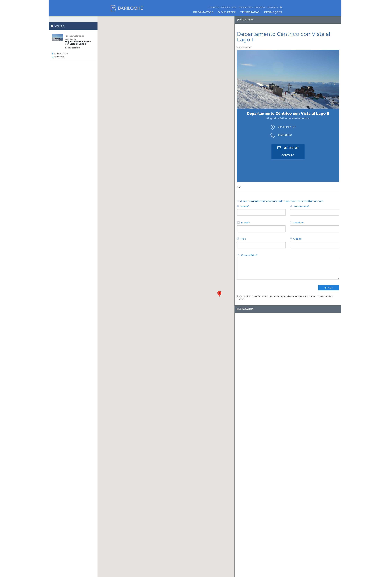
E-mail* (245, 222)
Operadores (246, 7)
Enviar (328, 287)
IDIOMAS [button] (272, 7)
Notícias (225, 7)
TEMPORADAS (249, 12)
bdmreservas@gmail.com (307, 201)
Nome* (245, 206)
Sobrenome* (301, 206)
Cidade (297, 238)
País (243, 238)
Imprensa (260, 7)
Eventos (214, 7)
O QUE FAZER (227, 12)
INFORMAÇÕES (203, 12)
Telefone (298, 222)
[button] (219, 294)
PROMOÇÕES (273, 12)
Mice (234, 7)
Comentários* (249, 255)
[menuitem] (203, 12)
